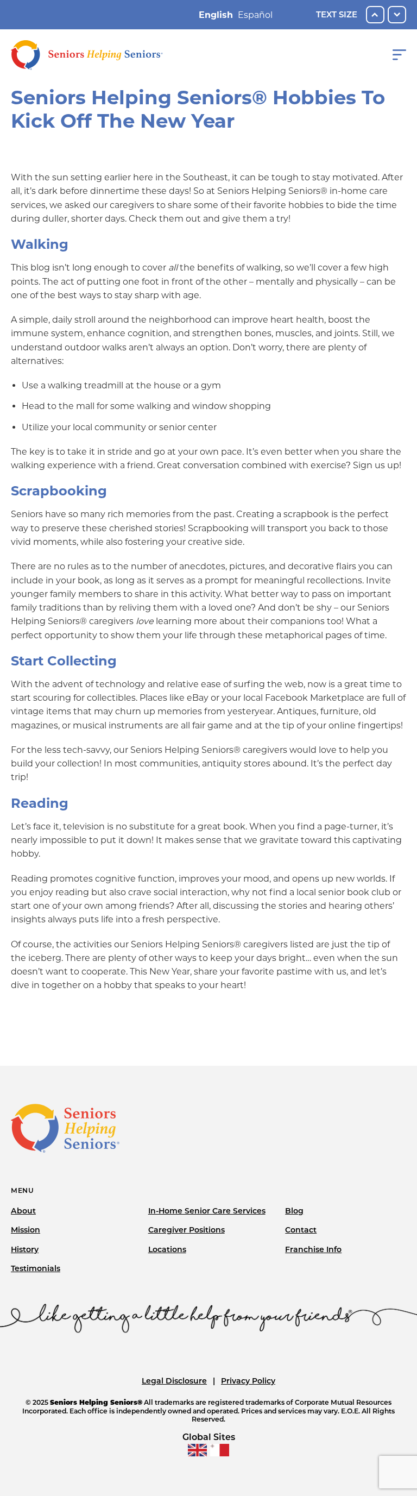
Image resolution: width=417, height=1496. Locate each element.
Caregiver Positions (186, 1230)
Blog (294, 1211)
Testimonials (35, 1268)
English (216, 15)
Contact (301, 1230)
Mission (25, 1230)
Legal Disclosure (174, 1381)
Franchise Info (313, 1249)
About (23, 1211)
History (25, 1249)
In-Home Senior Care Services (207, 1211)
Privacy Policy (248, 1381)
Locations (167, 1249)
